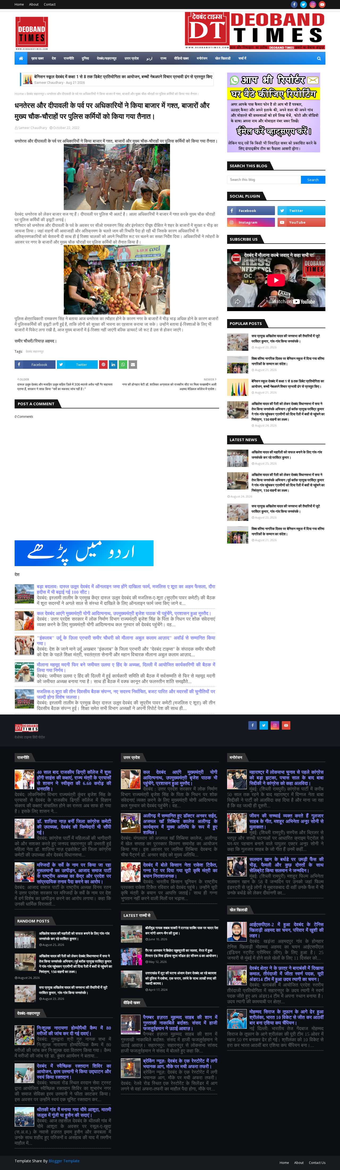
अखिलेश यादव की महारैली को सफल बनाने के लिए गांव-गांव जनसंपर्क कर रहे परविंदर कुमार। (287, 455)
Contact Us (317, 1162)
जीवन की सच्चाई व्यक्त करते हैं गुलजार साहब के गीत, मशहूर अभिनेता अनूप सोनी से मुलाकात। (286, 821)
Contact (50, 4)
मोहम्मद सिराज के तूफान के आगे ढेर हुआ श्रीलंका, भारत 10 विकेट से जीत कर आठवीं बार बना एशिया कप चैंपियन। (286, 1017)
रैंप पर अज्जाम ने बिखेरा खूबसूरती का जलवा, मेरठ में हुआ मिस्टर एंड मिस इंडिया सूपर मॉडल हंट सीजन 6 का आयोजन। (181, 953)
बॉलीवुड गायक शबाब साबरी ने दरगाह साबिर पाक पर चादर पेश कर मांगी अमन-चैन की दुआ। (181, 930)
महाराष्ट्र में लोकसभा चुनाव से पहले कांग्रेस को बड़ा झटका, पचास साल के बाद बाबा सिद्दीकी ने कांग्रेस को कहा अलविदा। (286, 778)
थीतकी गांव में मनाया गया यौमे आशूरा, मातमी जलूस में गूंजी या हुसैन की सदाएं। (74, 1112)
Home (19, 4)
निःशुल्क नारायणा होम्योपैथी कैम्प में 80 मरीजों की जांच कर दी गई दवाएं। (74, 1030)
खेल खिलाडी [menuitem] (223, 58)
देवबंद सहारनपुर (35, 93)
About (34, 4)
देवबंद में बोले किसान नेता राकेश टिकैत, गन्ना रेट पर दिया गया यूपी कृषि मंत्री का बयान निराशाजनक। (180, 870)
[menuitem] (21, 58)
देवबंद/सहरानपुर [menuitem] (107, 58)
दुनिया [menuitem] (85, 58)
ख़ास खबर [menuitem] (37, 58)
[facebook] (294, 4)
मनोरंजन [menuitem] (202, 58)
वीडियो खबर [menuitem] (181, 58)
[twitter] (303, 4)
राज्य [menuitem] (163, 58)
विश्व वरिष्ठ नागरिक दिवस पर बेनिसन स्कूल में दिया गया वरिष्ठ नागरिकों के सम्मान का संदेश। (288, 361)
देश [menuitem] (54, 58)
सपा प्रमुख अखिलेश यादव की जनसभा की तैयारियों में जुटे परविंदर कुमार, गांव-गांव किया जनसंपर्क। (286, 338)
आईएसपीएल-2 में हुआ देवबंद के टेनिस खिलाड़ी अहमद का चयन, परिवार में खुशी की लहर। (286, 930)
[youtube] (322, 4)
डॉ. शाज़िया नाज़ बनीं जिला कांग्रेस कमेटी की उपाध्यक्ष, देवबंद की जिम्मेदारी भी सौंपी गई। (74, 827)
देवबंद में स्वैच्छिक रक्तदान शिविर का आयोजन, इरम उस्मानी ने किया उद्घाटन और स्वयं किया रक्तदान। (74, 1071)
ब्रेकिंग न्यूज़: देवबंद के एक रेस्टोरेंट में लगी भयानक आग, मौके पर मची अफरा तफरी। (180, 1063)
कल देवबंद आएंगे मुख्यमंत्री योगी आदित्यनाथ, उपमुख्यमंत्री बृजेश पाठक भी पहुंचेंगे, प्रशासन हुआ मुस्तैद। (124, 613)
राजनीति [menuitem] (69, 58)
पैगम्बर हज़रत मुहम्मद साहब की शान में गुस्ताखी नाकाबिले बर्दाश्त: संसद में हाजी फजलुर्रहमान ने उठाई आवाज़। (180, 1023)
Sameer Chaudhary (32, 128)
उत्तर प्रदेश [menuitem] (132, 58)
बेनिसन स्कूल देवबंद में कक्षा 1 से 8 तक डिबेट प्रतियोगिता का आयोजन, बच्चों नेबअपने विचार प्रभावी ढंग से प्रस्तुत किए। (124, 76)
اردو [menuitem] (149, 58)
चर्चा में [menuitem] (242, 58)
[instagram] (312, 4)
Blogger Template (64, 1160)
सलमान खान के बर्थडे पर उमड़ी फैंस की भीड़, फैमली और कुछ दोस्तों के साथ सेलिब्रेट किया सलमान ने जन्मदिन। (286, 865)
